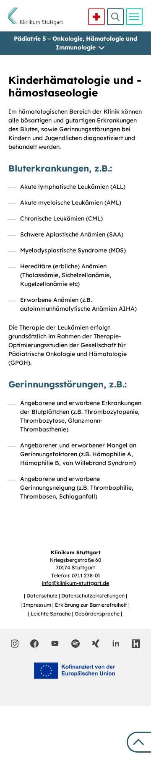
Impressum (37, 605)
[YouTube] (55, 643)
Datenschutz (42, 595)
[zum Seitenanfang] (139, 742)
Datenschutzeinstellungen (93, 595)
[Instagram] (15, 643)
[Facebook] (34, 643)
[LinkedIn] (116, 643)
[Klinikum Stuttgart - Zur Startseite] (35, 16)
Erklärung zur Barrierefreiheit (91, 605)
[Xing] (95, 643)
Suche (115, 16)
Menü (134, 16)
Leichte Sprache (51, 613)
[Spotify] (75, 643)
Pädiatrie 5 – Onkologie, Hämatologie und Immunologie (75, 43)
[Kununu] (136, 643)
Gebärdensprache (98, 613)
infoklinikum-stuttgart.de (75, 583)
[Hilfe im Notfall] (96, 16)
